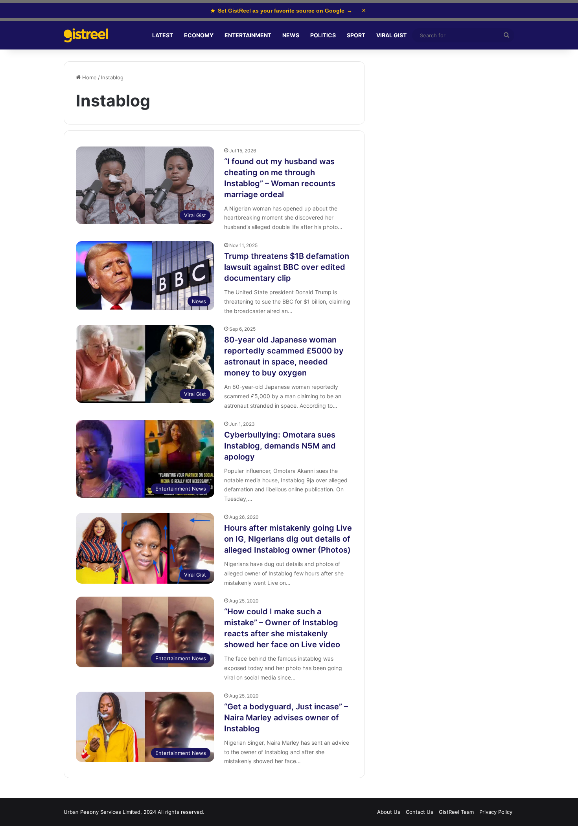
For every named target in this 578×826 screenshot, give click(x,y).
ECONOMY (199, 35)
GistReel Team (456, 812)
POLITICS (323, 35)
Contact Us (419, 812)
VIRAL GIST (391, 35)
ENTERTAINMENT (248, 35)
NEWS (290, 35)
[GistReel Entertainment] (86, 35)
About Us (388, 812)
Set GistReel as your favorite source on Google (281, 10)
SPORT (356, 35)
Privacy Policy (495, 812)
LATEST (162, 35)
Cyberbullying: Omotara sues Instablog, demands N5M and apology (280, 446)
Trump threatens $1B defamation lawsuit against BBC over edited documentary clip (286, 267)
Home (89, 77)
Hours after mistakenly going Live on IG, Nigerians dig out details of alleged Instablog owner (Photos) (288, 539)
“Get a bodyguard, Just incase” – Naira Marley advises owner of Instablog (286, 717)
